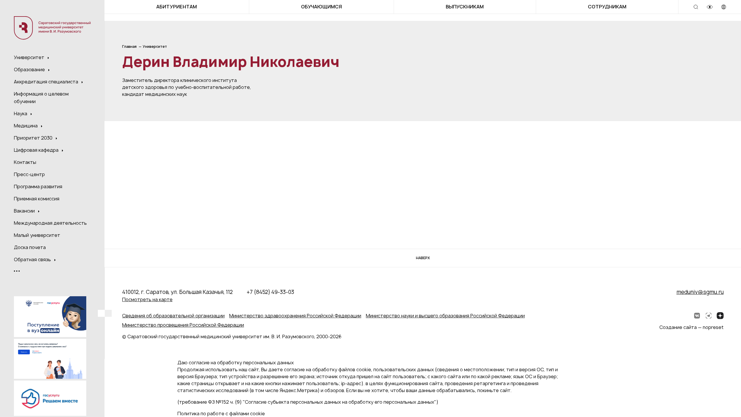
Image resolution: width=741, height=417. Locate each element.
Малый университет (37, 235)
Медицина (26, 125)
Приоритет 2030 (34, 138)
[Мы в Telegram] (708, 315)
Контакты (25, 162)
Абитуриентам (176, 6)
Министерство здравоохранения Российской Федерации (295, 315)
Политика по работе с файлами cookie (221, 413)
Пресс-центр (29, 174)
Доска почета (30, 247)
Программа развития (38, 186)
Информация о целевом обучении (41, 98)
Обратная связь (33, 259)
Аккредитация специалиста (46, 81)
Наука (21, 113)
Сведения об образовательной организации (173, 315)
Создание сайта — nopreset (691, 327)
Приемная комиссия (36, 198)
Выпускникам (465, 6)
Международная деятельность (50, 223)
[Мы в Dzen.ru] (720, 315)
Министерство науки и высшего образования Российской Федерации (445, 315)
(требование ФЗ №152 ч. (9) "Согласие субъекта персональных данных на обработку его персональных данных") (307, 402)
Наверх (423, 257)
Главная (129, 46)
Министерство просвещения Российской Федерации (183, 325)
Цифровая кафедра (37, 150)
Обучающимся (321, 6)
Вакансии (25, 211)
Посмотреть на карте (147, 299)
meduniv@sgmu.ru (700, 292)
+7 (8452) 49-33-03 (270, 292)
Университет (29, 57)
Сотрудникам (607, 6)
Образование (30, 69)
